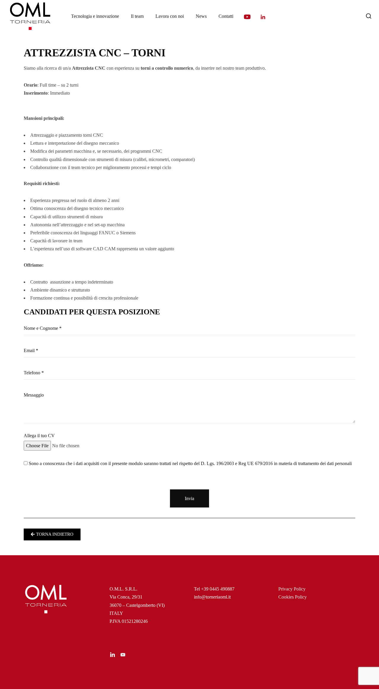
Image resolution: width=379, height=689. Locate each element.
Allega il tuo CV (39, 435)
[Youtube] (247, 17)
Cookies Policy (292, 596)
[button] (52, 534)
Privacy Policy (292, 588)
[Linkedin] (263, 17)
